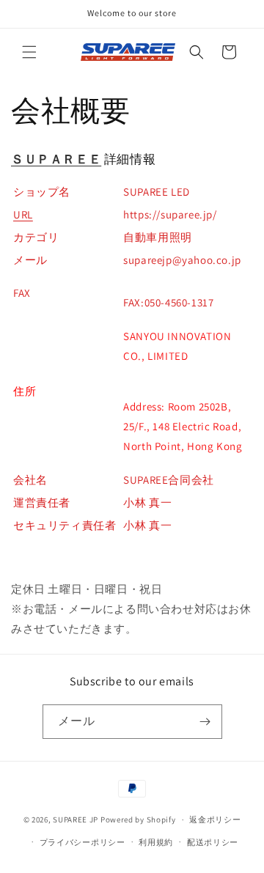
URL (23, 214)
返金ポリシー (215, 819)
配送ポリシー (212, 842)
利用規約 (156, 842)
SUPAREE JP (75, 819)
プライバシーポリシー (82, 842)
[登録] (205, 721)
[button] (29, 52)
